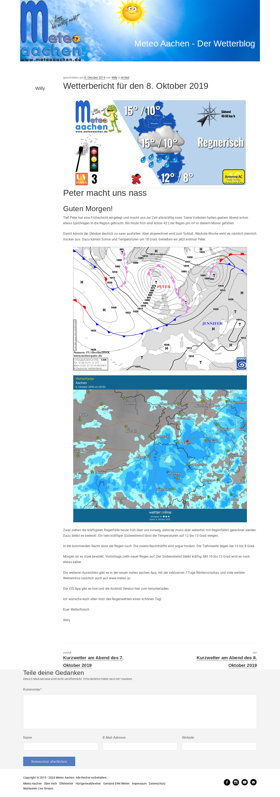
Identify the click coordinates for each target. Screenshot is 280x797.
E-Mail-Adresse (114, 737)
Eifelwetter (66, 783)
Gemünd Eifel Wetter (116, 783)
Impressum (139, 783)
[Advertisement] (96, 68)
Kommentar (32, 689)
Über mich (50, 783)
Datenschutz (157, 783)
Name (27, 737)
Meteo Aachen (32, 783)
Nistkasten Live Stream (38, 788)
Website (188, 737)
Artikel (125, 77)
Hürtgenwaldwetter (88, 783)
